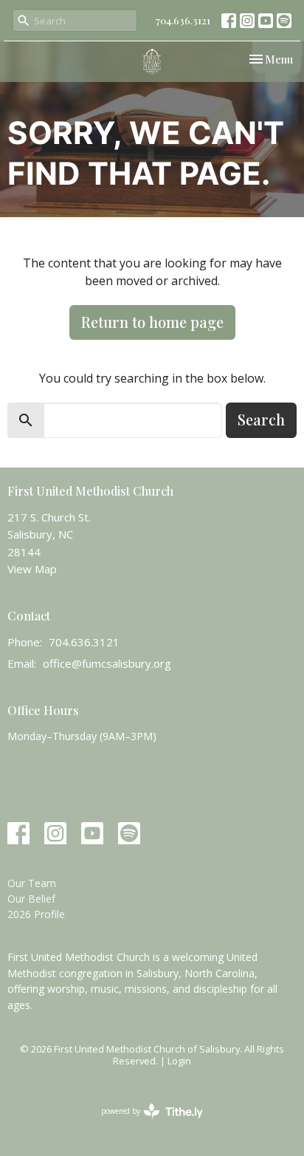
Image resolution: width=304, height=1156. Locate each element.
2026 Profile (36, 914)
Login (179, 1060)
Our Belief (31, 899)
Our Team (31, 883)
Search (261, 419)
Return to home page (152, 322)
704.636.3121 (183, 20)
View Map (32, 568)
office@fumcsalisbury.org (107, 663)
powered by (144, 1123)
